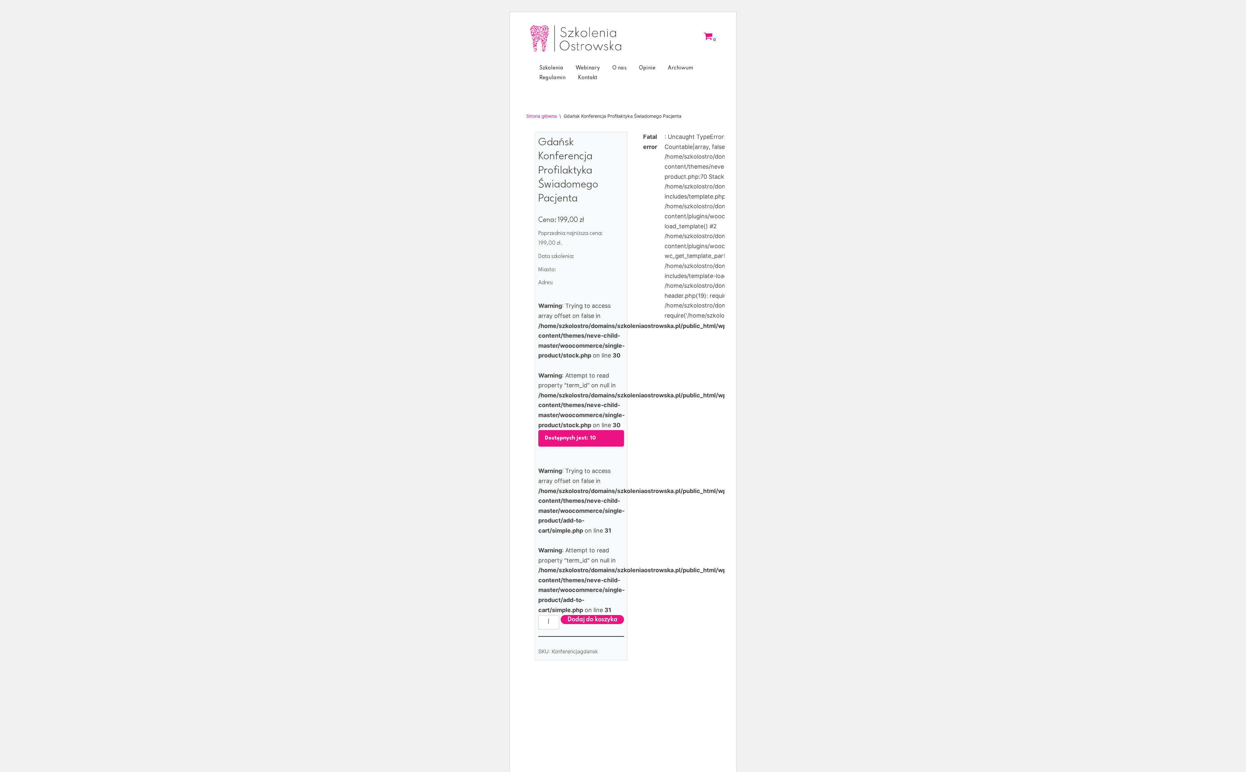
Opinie (647, 68)
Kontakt (587, 77)
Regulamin (552, 77)
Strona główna (541, 116)
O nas (619, 68)
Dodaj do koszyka (592, 619)
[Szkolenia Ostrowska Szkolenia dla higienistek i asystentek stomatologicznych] (575, 38)
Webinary (588, 68)
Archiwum (680, 68)
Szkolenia (551, 68)
